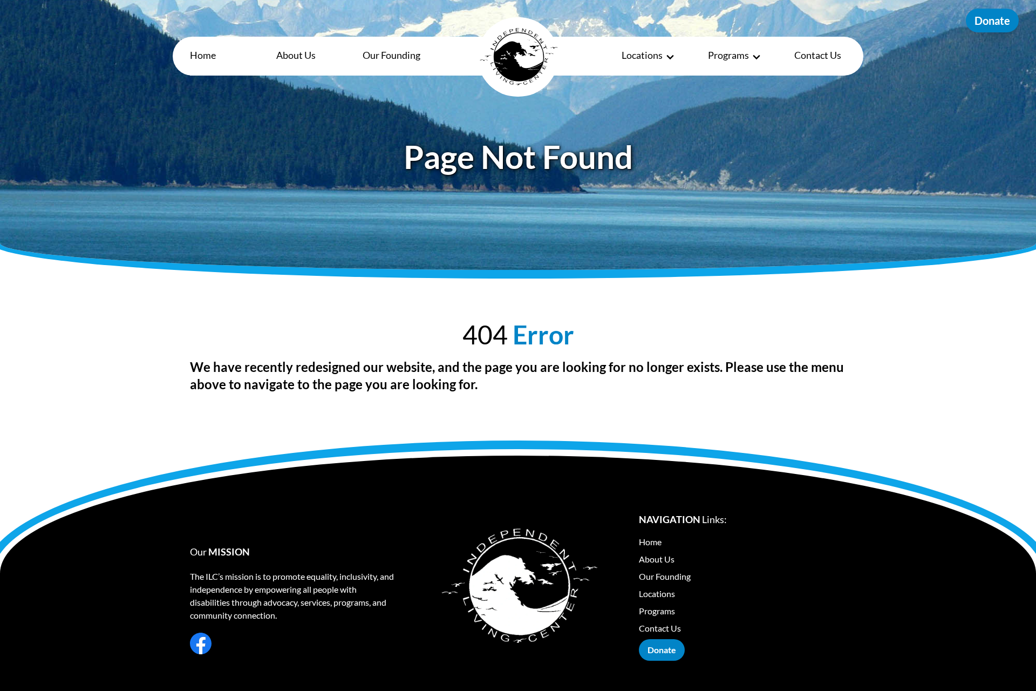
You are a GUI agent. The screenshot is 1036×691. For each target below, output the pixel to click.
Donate (992, 20)
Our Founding (391, 55)
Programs (728, 55)
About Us (296, 55)
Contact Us (817, 55)
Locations (642, 55)
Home (203, 55)
